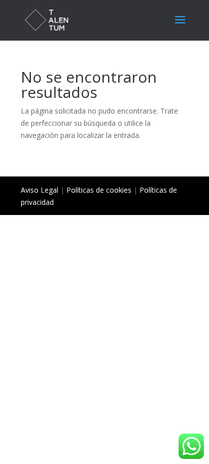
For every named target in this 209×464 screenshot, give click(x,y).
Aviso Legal (39, 190)
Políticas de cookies (98, 190)
